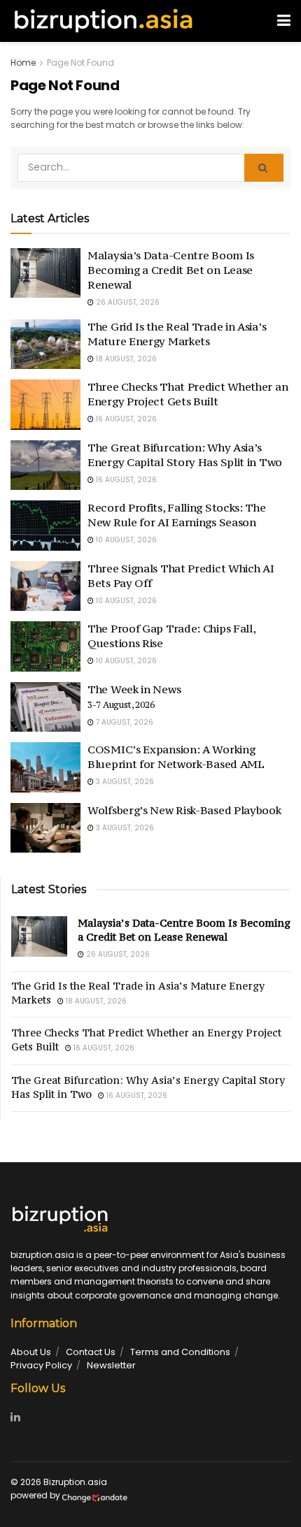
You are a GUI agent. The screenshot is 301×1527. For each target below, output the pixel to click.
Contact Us (90, 1352)
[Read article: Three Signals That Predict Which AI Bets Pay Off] (45, 586)
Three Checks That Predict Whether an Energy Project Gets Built (188, 393)
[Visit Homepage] (103, 21)
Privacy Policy (41, 1365)
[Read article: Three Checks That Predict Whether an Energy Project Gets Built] (45, 404)
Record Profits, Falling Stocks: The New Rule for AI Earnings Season (177, 514)
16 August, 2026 (125, 419)
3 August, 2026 (124, 781)
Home (23, 62)
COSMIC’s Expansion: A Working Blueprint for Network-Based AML (176, 756)
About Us (30, 1352)
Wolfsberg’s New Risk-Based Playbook (184, 810)
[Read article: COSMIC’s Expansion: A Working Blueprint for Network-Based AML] (45, 767)
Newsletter (111, 1365)
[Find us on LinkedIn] (15, 1417)
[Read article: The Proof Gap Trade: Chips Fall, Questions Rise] (45, 646)
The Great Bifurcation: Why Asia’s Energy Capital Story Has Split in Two (185, 454)
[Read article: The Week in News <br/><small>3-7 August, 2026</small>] (45, 707)
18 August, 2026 (125, 359)
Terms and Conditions (180, 1352)
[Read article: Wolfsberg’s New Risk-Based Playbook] (45, 828)
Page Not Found (80, 62)
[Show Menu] (283, 21)
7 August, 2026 (123, 722)
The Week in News (134, 696)
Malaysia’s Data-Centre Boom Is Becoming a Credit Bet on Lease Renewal (171, 269)
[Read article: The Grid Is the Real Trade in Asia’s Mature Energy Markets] (45, 344)
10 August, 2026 (125, 540)
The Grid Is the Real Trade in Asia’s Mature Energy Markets (177, 333)
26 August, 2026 (127, 302)
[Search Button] (264, 168)
